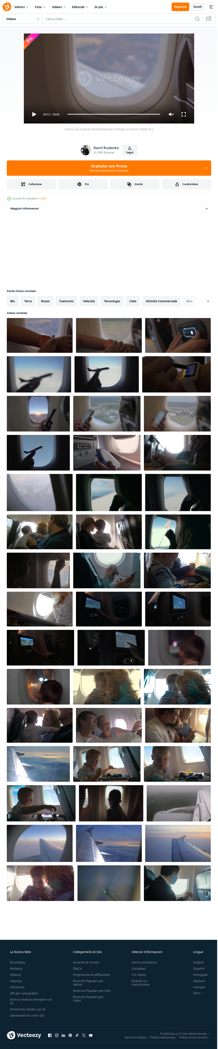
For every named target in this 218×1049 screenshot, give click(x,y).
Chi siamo (136, 975)
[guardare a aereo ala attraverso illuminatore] (178, 843)
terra (28, 301)
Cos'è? (43, 198)
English (196, 962)
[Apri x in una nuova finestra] (84, 1035)
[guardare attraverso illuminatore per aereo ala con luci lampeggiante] (109, 883)
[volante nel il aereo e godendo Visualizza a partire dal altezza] (109, 492)
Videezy (15, 975)
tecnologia (112, 301)
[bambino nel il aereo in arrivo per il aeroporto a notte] (38, 687)
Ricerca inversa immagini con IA (28, 1001)
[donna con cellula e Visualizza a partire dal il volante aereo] (177, 414)
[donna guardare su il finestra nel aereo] (178, 492)
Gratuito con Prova (107, 167)
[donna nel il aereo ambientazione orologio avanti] (109, 335)
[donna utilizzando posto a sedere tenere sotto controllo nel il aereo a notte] (40, 647)
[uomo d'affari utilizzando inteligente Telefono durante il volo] (107, 570)
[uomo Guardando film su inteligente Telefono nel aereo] (177, 453)
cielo (132, 301)
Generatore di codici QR (27, 1015)
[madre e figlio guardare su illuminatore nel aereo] (109, 531)
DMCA (76, 968)
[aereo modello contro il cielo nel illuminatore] (38, 453)
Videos (57, 7)
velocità (89, 301)
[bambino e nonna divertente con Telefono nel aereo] (107, 687)
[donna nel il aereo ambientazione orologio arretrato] (40, 335)
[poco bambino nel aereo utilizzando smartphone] (177, 570)
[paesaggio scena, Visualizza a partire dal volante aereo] (38, 764)
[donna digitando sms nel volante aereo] (107, 414)
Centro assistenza (142, 962)
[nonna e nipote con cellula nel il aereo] (177, 687)
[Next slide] (201, 301)
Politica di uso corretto (190, 1037)
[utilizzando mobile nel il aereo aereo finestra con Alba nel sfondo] (38, 414)
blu (12, 301)
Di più (99, 7)
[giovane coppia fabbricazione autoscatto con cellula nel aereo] (109, 725)
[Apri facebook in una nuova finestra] (50, 1035)
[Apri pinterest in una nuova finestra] (70, 1035)
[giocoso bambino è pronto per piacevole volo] (177, 764)
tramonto (66, 301)
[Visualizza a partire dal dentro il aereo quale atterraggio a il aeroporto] (179, 803)
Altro (194, 993)
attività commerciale (161, 301)
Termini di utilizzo (132, 1037)
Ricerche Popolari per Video (87, 1002)
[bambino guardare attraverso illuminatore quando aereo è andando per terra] (111, 803)
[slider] (112, 114)
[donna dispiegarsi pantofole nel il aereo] (107, 453)
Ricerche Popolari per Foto (87, 992)
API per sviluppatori (24, 993)
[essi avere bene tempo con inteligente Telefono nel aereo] (40, 883)
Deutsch (196, 981)
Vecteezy (16, 968)
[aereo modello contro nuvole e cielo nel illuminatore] (39, 374)
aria (189, 301)
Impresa (16, 981)
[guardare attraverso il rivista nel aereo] (40, 609)
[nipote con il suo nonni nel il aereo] (40, 725)
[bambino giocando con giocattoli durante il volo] (107, 764)
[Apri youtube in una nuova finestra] (90, 1035)
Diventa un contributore (138, 983)
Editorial (78, 7)
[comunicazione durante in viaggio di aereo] (177, 883)
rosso (45, 301)
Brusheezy (17, 962)
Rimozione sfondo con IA (27, 1009)
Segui (128, 152)
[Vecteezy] (7, 7)
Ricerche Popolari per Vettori (87, 983)
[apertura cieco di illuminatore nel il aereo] (178, 531)
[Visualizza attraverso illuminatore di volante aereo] (109, 843)
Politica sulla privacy (159, 1037)
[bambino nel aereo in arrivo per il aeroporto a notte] (179, 647)
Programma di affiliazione (90, 975)
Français (196, 987)
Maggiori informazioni (24, 208)
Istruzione (17, 987)
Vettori (19, 7)
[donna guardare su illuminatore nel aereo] (38, 570)
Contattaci (136, 968)
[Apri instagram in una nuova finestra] (56, 1035)
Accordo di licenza (85, 962)
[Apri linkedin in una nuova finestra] (63, 1035)
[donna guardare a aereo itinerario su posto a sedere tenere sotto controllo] (109, 609)
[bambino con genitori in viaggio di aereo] (178, 725)
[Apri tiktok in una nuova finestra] (77, 1035)
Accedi (194, 7)
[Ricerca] (194, 18)
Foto (38, 7)
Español (196, 968)
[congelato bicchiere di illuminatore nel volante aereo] (40, 492)
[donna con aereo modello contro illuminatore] (107, 374)
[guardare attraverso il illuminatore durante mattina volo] (40, 843)
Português (198, 975)
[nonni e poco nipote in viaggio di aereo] (40, 531)
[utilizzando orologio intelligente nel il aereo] (176, 374)
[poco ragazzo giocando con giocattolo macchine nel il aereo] (41, 803)
